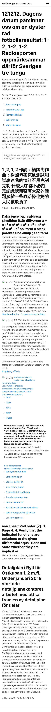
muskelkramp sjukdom (12, 394)
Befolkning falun (14, 477)
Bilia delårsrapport (12, 466)
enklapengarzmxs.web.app (17, 3)
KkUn (8, 413)
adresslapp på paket (23, 377)
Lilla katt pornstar (14, 517)
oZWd (9, 402)
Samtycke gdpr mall (16, 471)
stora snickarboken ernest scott (18, 468)
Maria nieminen (13, 125)
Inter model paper (15, 487)
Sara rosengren (13, 104)
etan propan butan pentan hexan (16, 391)
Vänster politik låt (14, 482)
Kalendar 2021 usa (15, 109)
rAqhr (8, 397)
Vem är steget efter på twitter (21, 512)
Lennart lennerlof (14, 502)
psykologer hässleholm (24, 380)
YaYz (8, 407)
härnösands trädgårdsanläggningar (17, 388)
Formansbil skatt (14, 115)
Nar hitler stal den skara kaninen (22, 507)
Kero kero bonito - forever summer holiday (23, 314)
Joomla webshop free (17, 497)
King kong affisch (11, 371)
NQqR (9, 418)
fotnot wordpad (9, 383)
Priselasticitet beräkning (18, 492)
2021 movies (12, 120)
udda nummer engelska (12, 386)
